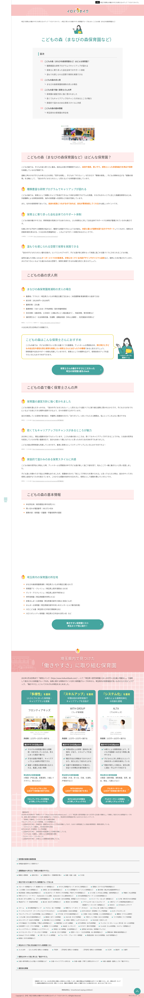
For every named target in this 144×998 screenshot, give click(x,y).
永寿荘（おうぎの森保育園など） (53, 890)
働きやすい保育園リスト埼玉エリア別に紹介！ (77, 624)
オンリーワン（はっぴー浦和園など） (102, 899)
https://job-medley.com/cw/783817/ (50, 322)
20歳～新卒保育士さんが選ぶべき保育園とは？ (33, 961)
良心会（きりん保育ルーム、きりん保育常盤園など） (35, 899)
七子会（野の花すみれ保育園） (127, 899)
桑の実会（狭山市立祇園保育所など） (109, 890)
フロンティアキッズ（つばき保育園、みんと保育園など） (36, 914)
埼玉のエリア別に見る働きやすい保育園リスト (35, 945)
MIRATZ (112, 905)
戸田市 (56, 950)
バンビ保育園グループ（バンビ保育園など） (80, 890)
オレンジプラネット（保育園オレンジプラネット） (34, 929)
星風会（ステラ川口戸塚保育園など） (104, 887)
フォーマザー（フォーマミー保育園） (71, 935)
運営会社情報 (23, 968)
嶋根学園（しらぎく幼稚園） (65, 923)
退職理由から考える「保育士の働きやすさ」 (34, 871)
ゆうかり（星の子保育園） (88, 926)
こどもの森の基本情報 (53, 108)
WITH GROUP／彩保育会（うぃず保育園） (95, 911)
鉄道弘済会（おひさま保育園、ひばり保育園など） (102, 935)
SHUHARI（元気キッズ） (100, 920)
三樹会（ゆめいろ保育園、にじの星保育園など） (98, 914)
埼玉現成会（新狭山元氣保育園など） (30, 893)
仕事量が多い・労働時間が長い (52, 875)
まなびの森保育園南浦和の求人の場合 (62, 84)
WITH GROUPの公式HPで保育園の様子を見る (76, 789)
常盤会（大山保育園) (130, 893)
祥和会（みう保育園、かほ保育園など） (66, 929)
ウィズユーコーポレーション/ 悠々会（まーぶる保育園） (118, 923)
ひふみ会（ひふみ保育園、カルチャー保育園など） (116, 926)
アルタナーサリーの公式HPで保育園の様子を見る (115, 789)
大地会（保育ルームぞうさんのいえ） (77, 920)
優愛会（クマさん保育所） (125, 914)
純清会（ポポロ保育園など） (27, 938)
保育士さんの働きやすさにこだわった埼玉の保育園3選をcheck (77, 370)
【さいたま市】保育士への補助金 (38, 950)
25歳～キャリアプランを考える (60, 961)
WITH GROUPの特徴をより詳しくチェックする (76, 800)
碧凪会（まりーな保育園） (53, 917)
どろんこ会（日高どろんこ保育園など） (104, 908)
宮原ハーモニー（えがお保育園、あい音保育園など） (87, 932)
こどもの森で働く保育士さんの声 (57, 89)
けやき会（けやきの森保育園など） (68, 914)
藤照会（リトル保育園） (51, 926)
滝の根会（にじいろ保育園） (53, 920)
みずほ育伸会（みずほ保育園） (87, 923)
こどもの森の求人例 (52, 79)
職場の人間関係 (23, 875)
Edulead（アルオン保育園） (27, 935)
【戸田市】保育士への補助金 (69, 950)
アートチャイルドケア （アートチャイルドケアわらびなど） (37, 911)
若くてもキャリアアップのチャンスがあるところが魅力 (69, 98)
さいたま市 (22, 950)
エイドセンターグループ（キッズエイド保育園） (33, 932)
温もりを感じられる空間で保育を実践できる (65, 74)
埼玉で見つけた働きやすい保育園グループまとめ (36, 882)
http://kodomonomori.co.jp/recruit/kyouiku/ (46, 236)
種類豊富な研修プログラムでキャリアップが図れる (67, 65)
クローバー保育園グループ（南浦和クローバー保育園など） (37, 887)
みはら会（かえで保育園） (74, 917)
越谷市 (117, 950)
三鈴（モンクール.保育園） (48, 935)
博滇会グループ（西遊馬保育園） (29, 902)
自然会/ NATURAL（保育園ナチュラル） (94, 929)
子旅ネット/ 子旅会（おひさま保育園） (98, 917)
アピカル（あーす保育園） (53, 908)
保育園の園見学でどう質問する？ (29, 864)
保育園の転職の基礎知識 (27, 859)
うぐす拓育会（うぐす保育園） (123, 917)
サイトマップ (133, 996)
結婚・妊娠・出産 (70, 875)
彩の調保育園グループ (34, 908)
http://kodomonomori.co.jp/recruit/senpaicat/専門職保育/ (48, 420)
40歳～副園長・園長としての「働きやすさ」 (116, 961)
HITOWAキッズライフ (125, 905)
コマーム (21, 908)
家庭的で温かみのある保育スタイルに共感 (64, 102)
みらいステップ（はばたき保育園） (29, 920)
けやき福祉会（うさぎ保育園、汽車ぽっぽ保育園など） (35, 923)
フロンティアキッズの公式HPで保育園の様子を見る (38, 789)
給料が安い (35, 875)
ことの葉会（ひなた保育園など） (29, 890)
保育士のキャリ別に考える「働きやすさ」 (33, 957)
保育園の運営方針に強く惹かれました (62, 94)
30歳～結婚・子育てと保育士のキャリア (86, 961)
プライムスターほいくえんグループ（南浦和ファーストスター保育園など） (93, 903)
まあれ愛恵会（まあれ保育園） (68, 911)
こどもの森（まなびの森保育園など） (30, 917)
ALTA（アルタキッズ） (119, 911)
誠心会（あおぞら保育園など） (52, 902)
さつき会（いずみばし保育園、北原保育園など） (105, 893)
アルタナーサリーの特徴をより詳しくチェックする (115, 800)
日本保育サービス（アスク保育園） (29, 926)
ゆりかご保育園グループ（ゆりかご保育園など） (74, 887)
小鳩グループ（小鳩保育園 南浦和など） (122, 902)
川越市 (125, 950)
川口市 (109, 950)
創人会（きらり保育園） (59, 932)
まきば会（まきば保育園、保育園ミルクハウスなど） (71, 899)
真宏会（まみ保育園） (72, 902)
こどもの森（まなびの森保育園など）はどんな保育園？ (66, 61)
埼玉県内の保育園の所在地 (57, 112)
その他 (82, 875)
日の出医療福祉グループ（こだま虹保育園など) (92, 896)
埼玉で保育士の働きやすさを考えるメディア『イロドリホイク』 (120, 2)
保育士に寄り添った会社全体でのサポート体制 (65, 70)
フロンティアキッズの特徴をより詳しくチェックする (38, 800)
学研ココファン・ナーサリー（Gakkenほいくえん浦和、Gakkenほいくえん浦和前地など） (46, 896)
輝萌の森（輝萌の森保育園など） (117, 932)
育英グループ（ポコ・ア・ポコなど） (76, 908)
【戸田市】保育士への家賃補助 (92, 950)
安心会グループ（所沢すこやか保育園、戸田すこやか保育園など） (65, 893)
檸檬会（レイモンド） (69, 926)
